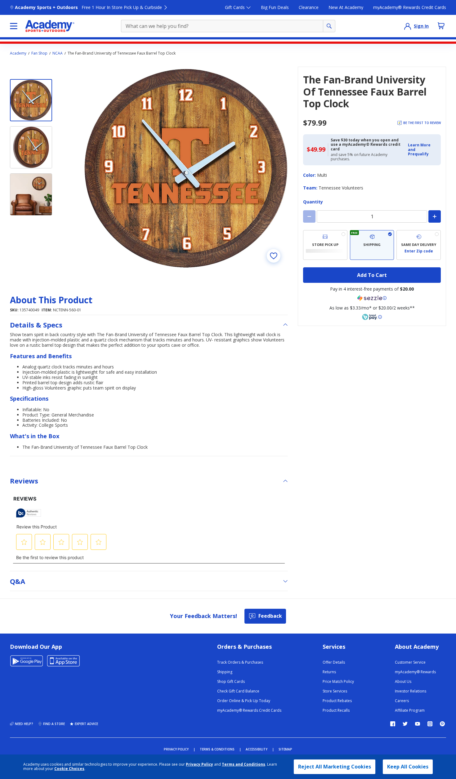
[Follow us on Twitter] (405, 724)
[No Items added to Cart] (441, 26)
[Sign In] (408, 26)
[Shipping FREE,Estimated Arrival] (372, 245)
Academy (18, 53)
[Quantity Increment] (434, 216)
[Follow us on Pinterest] (442, 724)
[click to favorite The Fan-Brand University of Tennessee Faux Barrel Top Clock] (273, 256)
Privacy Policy (199, 764)
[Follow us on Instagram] (430, 724)
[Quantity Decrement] (309, 216)
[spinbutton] (372, 216)
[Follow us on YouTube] (417, 724)
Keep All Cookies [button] (407, 766)
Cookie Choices (69, 769)
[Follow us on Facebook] (392, 724)
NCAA (57, 53)
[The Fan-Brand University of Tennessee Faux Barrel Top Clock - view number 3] (31, 194)
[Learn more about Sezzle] (372, 298)
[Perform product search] (329, 26)
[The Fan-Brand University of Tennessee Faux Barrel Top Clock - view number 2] (31, 147)
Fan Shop (39, 53)
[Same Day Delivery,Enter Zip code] (418, 245)
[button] (422, 149)
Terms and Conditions (243, 764)
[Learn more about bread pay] (372, 317)
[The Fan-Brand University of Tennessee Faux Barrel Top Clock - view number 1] (31, 100)
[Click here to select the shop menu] (13, 26)
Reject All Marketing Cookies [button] (334, 766)
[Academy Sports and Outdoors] (50, 26)
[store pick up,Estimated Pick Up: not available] (325, 245)
